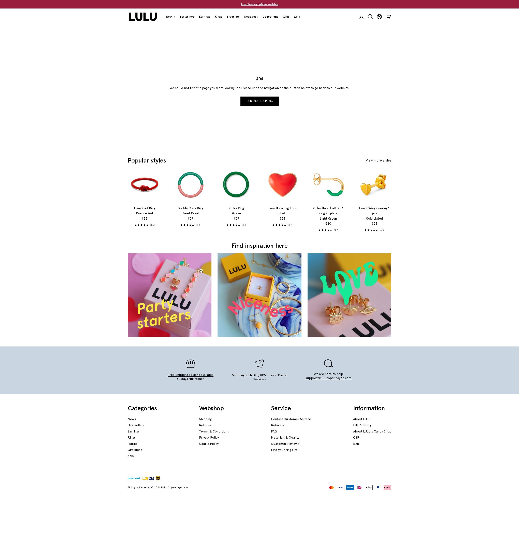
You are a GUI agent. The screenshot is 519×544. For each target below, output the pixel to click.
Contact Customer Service (291, 419)
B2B (356, 444)
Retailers (277, 425)
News (132, 419)
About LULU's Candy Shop (372, 431)
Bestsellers (187, 16)
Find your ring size (284, 450)
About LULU (361, 419)
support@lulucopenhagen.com (328, 378)
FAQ (274, 431)
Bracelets (233, 16)
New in (170, 16)
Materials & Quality (285, 437)
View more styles (378, 160)
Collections (270, 16)
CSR (356, 437)
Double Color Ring (190, 210)
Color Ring (236, 210)
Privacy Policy (209, 437)
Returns (205, 425)
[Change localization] (379, 16)
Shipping (205, 419)
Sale (297, 17)
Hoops (132, 444)
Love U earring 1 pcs (282, 210)
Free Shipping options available (259, 4)
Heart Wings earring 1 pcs (374, 213)
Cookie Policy (209, 444)
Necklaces (251, 16)
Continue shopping (260, 101)
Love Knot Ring (144, 210)
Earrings (204, 16)
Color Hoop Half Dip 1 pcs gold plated (328, 213)
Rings (218, 16)
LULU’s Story (362, 425)
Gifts (286, 16)
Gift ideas (135, 450)
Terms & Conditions (214, 431)
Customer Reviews (285, 444)
